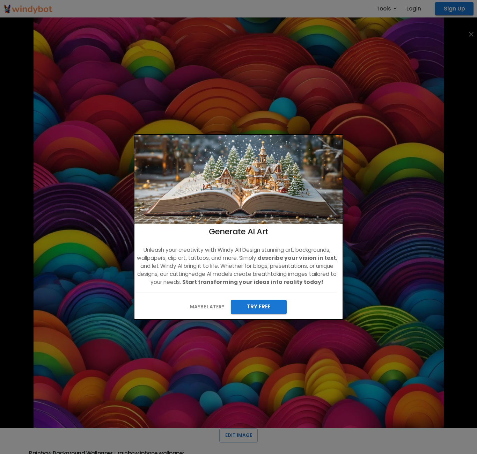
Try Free (259, 306)
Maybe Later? (207, 306)
